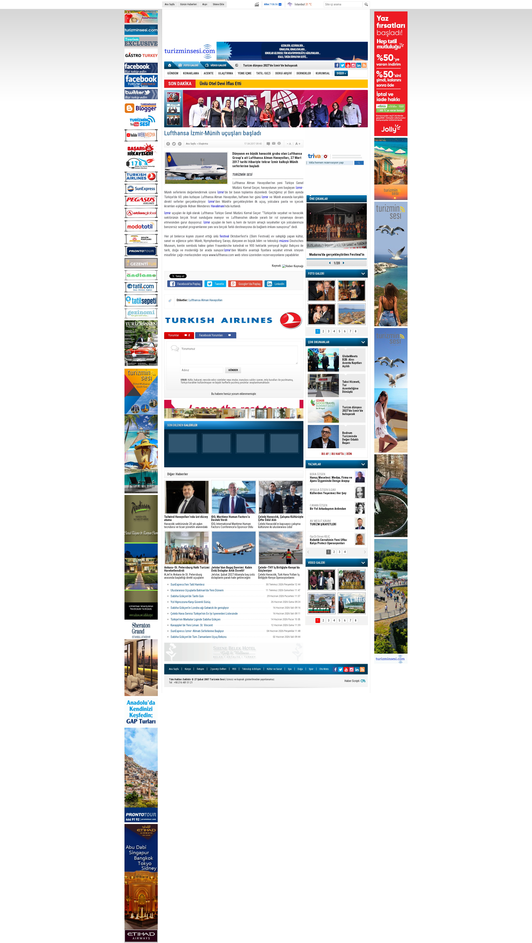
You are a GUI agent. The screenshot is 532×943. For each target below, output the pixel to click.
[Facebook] (168, 144)
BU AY (325, 454)
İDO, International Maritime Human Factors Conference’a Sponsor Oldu (232, 522)
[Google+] (180, 144)
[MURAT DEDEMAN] (322, 314)
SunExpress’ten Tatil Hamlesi (188, 584)
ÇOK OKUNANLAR (318, 342)
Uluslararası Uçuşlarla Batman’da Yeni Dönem (197, 590)
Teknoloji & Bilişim (251, 669)
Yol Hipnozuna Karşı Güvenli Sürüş (192, 602)
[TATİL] (352, 314)
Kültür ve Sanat (274, 669)
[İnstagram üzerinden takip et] (353, 65)
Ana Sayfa (170, 4)
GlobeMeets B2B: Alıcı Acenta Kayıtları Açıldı (352, 361)
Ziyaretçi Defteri (218, 669)
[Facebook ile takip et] (337, 65)
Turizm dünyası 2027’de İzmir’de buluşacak (352, 411)
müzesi (284, 241)
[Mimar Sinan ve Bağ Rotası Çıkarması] (322, 580)
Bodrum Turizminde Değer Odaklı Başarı (350, 437)
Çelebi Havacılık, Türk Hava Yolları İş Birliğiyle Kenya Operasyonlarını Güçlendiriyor (279, 572)
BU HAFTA (337, 454)
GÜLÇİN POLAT (328, 491)
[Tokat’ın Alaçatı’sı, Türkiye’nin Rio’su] (352, 603)
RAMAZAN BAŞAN (323, 476)
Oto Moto (324, 669)
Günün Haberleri (188, 4)
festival (224, 236)
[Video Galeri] (216, 65)
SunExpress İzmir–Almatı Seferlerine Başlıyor (197, 631)
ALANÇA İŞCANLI (327, 509)
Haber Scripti (352, 681)
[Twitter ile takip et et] (342, 65)
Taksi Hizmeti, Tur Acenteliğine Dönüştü (351, 386)
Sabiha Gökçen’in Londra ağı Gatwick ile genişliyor (200, 607)
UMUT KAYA (326, 524)
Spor (311, 669)
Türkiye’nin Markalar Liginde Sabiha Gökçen (196, 619)
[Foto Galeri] (189, 65)
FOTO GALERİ (316, 273)
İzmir (299, 188)
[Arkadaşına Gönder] (274, 144)
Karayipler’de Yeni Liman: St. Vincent (192, 625)
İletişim (200, 669)
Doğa (300, 669)
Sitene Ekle (218, 4)
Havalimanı (217, 206)
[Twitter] (174, 144)
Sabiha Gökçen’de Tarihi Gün (187, 596)
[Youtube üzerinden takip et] (347, 65)
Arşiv (204, 4)
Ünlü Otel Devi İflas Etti (220, 83)
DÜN (349, 454)
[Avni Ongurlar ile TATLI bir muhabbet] (352, 290)
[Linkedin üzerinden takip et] (358, 65)
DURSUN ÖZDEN (331, 540)
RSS (234, 669)
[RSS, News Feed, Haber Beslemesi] (364, 65)
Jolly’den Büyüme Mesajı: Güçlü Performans (271, 65)
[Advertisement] (266, 24)
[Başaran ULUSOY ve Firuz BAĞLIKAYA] (322, 290)
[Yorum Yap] (268, 144)
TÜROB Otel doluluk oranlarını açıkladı (336, 255)
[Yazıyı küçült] (288, 144)
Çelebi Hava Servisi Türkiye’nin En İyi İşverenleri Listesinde (204, 613)
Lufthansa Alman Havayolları (205, 300)
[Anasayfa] (170, 65)
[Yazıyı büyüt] (297, 144)
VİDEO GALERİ (316, 562)
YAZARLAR (314, 464)
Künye (188, 669)
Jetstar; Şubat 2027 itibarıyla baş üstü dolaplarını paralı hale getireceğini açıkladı (233, 572)
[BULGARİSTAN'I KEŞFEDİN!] (322, 603)
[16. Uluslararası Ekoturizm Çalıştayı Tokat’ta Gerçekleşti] (352, 580)
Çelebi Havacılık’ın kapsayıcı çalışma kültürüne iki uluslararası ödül (280, 522)
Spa (290, 669)
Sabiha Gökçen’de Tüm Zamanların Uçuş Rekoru (199, 636)
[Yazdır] (279, 144)
